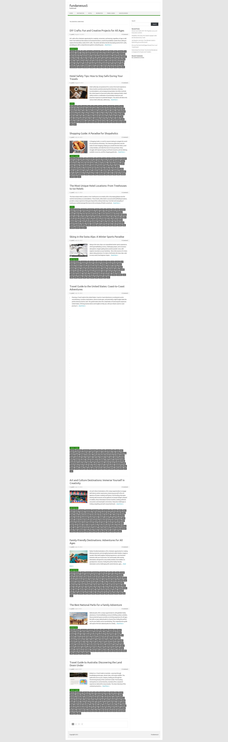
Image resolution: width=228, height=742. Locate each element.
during (113, 109)
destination (102, 109)
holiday (124, 56)
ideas (76, 59)
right (122, 61)
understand (82, 121)
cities (97, 212)
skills (76, 64)
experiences (109, 54)
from (93, 56)
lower (104, 114)
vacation (93, 225)
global (72, 520)
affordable (93, 450)
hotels (112, 111)
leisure (118, 217)
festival (101, 518)
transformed (73, 67)
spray (88, 648)
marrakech (79, 523)
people (90, 61)
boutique (122, 209)
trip (76, 121)
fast (83, 458)
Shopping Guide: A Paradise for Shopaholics (94, 133)
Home (71, 13)
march (117, 269)
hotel (108, 111)
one (124, 59)
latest (84, 59)
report (113, 116)
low (115, 461)
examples (96, 214)
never (122, 114)
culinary (82, 455)
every (77, 163)
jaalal (72, 34)
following (72, 111)
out (76, 61)
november (86, 705)
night (71, 116)
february (77, 700)
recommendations (104, 526)
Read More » (108, 45)
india (108, 520)
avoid (116, 106)
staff (88, 119)
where (105, 121)
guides (119, 56)
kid (122, 583)
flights (86, 700)
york (120, 593)
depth (80, 515)
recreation (102, 645)
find (71, 56)
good (104, 111)
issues (85, 114)
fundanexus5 (79, 5)
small (81, 466)
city (114, 453)
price (112, 463)
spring (108, 708)
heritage (72, 269)
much (90, 169)
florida (109, 580)
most (108, 59)
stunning (98, 64)
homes (77, 166)
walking (96, 121)
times (109, 119)
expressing (122, 54)
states (101, 466)
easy (76, 214)
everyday (89, 214)
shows (124, 526)
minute (114, 585)
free (81, 111)
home (71, 59)
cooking (124, 453)
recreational (117, 61)
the (110, 64)
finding (75, 56)
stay (92, 119)
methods (81, 169)
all (81, 51)
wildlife (115, 225)
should (76, 119)
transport (100, 274)
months (122, 269)
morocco (90, 523)
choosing (72, 54)
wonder (72, 227)
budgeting (99, 695)
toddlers (109, 590)
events (84, 214)
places (91, 116)
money (119, 585)
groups (110, 56)
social (80, 64)
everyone (82, 163)
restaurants (118, 463)
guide (114, 56)
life (92, 59)
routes (72, 466)
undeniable (85, 67)
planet (114, 220)
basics (108, 158)
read (71, 171)
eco (80, 214)
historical (82, 461)
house (71, 703)
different (87, 54)
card (94, 453)
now (84, 588)
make (99, 59)
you (120, 67)
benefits (124, 158)
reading (85, 645)
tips (114, 64)
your (123, 67)
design (106, 212)
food (91, 458)
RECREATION (99, 13)
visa (98, 710)
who (110, 225)
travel (122, 119)
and (85, 51)
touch (122, 64)
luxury (78, 220)
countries (117, 513)
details (108, 109)
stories (104, 222)
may (82, 220)
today (117, 64)
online (71, 61)
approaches (97, 51)
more (104, 59)
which (100, 531)
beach (82, 575)
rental (105, 588)
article (106, 51)
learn (88, 59)
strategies (96, 119)
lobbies (100, 114)
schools (118, 272)
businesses (83, 453)
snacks (86, 466)
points (80, 272)
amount (75, 106)
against (81, 158)
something (86, 64)
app (89, 106)
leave (95, 114)
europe (72, 163)
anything (84, 106)
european (121, 515)
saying (89, 171)
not (120, 59)
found (83, 56)
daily (82, 54)
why (88, 277)
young (84, 653)
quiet (78, 222)
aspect (105, 106)
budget (76, 161)
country (72, 455)
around (122, 572)
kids (80, 59)
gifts (100, 56)
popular (120, 220)
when (107, 67)
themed (108, 528)
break (71, 513)
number (99, 169)
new (117, 59)
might (113, 114)
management (73, 169)
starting (93, 64)
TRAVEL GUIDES (111, 13)
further (89, 111)
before (111, 51)
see (119, 645)
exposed (118, 109)
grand (84, 638)
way (104, 67)
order (100, 705)
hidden (72, 166)
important (122, 111)
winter (119, 225)
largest (93, 703)
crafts (78, 54)
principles (102, 61)
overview (105, 705)
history (76, 217)
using (99, 67)
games (84, 583)
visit (124, 274)
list (110, 166)
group (89, 638)
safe (121, 116)
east (112, 455)
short (71, 119)
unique (91, 67)
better (80, 109)
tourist (117, 119)
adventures (91, 209)
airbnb (99, 450)
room (117, 116)
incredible (77, 703)
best (115, 51)
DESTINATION (80, 13)
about (71, 158)
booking (117, 261)
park (103, 643)
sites (71, 528)
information (73, 114)
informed (80, 114)
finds (104, 580)
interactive (114, 520)
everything (94, 54)
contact (95, 109)
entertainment (113, 577)
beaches (87, 575)
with (111, 67)
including (97, 217)
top (95, 274)
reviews (80, 171)
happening (112, 700)
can (125, 51)
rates (108, 116)
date (106, 632)
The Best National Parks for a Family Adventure (96, 604)
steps (90, 528)
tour (78, 710)
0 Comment (125, 34)
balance (115, 510)
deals (94, 161)
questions (109, 61)
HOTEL (90, 13)
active (76, 510)
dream (107, 455)
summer (123, 708)
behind (118, 158)
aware (121, 106)
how (117, 111)
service (94, 171)
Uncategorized (123, 13)
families (105, 267)
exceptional (101, 54)
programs (91, 272)
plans (96, 463)
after (76, 158)
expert (88, 163)
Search (133, 20)
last (110, 217)
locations (72, 220)
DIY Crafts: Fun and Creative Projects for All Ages (97, 30)
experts (115, 54)
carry (86, 632)
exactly (78, 267)
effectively (117, 161)
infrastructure (97, 269)
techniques (105, 64)
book (117, 209)
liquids (110, 461)
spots (83, 648)
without (114, 121)
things (113, 648)
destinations (113, 212)
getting (117, 163)
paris (75, 526)
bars (117, 692)
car (91, 453)
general (95, 111)
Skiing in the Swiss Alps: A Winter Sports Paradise (97, 236)
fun (97, 56)
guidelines (121, 458)
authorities (111, 106)
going (99, 111)
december (89, 264)
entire (122, 161)
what (110, 174)
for (80, 56)
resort (104, 272)
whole (119, 650)
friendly (89, 56)
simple (72, 64)
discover (120, 212)
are (102, 51)
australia (102, 692)
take (102, 119)
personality (96, 61)
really (75, 171)
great (104, 56)
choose (86, 212)
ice (93, 217)
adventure (83, 209)
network (109, 523)
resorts (83, 222)
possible (96, 116)
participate (112, 705)
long (95, 59)
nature (112, 59)
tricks (79, 67)
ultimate (80, 650)
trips (95, 174)
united (98, 468)
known (90, 114)
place (84, 526)
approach (89, 51)
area (96, 106)
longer (108, 640)
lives (113, 166)
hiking (76, 461)
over (85, 61)
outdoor (80, 61)
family (109, 267)
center (98, 513)
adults (78, 51)
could (101, 212)
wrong (123, 121)
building (78, 212)
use (96, 67)
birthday (120, 51)
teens (106, 648)
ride (94, 708)
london (88, 585)
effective (110, 161)
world (115, 67)
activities (72, 51)
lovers (101, 703)
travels (72, 121)
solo (90, 466)
